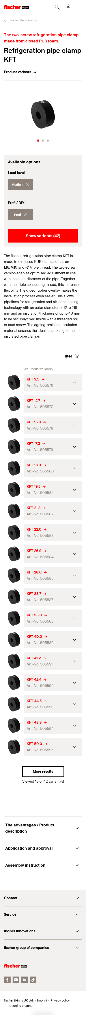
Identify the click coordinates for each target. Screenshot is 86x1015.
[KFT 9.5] (14, 382)
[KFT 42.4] (14, 682)
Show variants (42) (43, 236)
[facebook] (7, 980)
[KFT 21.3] (14, 511)
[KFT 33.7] (14, 596)
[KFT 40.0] (14, 639)
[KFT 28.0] (14, 575)
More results (43, 771)
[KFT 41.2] (14, 661)
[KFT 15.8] (14, 425)
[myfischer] (68, 6)
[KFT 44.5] (14, 704)
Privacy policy (60, 1000)
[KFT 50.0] (14, 747)
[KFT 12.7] (14, 403)
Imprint (42, 1000)
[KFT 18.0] (14, 468)
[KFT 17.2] (14, 446)
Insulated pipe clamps (23, 20)
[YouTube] (16, 980)
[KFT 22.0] (14, 532)
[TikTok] (33, 980)
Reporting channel (20, 1006)
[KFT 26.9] (14, 554)
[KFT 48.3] (14, 725)
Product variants (17, 72)
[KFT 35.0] (14, 618)
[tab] (38, 141)
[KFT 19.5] (14, 489)
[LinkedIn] (24, 980)
